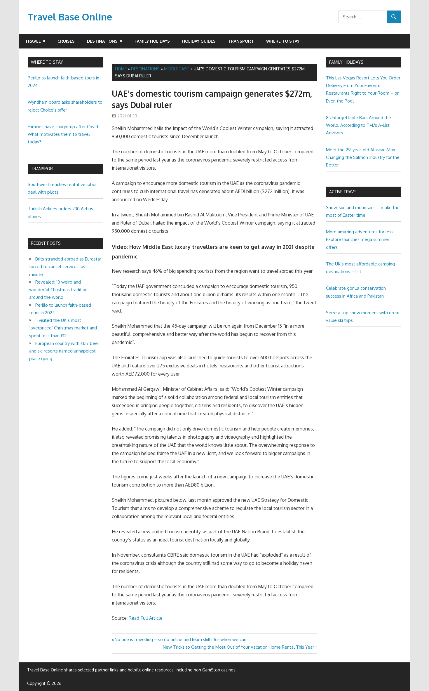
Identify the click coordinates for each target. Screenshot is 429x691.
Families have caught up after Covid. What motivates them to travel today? (63, 134)
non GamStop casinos (215, 669)
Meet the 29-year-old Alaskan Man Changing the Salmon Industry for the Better (363, 157)
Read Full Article (146, 618)
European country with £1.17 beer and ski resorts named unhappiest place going (64, 351)
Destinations (102, 41)
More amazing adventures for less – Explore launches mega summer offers (361, 239)
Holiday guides (199, 41)
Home (121, 68)
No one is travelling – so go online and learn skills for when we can (180, 639)
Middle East (176, 68)
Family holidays (152, 41)
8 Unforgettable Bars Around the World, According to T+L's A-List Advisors (358, 125)
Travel (33, 41)
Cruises (66, 41)
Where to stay (282, 41)
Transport (241, 41)
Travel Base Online (70, 17)
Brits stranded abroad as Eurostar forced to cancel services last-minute (65, 266)
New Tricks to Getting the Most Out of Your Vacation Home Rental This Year (238, 647)
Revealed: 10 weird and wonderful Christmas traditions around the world (59, 289)
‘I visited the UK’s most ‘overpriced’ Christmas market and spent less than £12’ (63, 327)
